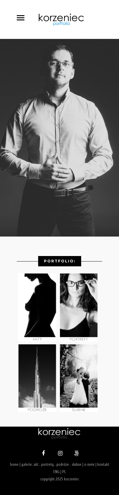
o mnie (89, 464)
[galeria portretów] (80, 340)
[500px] (75, 454)
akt (36, 464)
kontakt (103, 464)
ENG (56, 471)
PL (64, 471)
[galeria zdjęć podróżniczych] (39, 410)
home (14, 464)
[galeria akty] (39, 340)
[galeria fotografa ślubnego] (80, 410)
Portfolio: (59, 261)
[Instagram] (59, 454)
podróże (62, 464)
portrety (47, 464)
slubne (76, 464)
